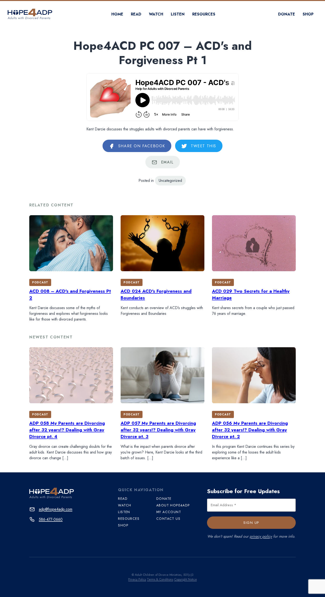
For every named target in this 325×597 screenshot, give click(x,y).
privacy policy (261, 536)
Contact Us (168, 518)
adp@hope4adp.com (55, 509)
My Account (168, 512)
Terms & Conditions (160, 579)
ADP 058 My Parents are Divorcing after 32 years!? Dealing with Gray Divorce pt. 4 (67, 430)
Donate (286, 14)
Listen (178, 14)
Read (136, 14)
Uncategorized (170, 180)
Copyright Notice (185, 579)
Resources (203, 14)
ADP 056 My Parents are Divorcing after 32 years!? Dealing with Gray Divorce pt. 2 (250, 430)
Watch (156, 14)
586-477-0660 (51, 519)
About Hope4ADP (173, 505)
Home (117, 14)
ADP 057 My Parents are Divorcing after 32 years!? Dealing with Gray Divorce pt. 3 (158, 430)
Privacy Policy (137, 579)
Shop (308, 14)
